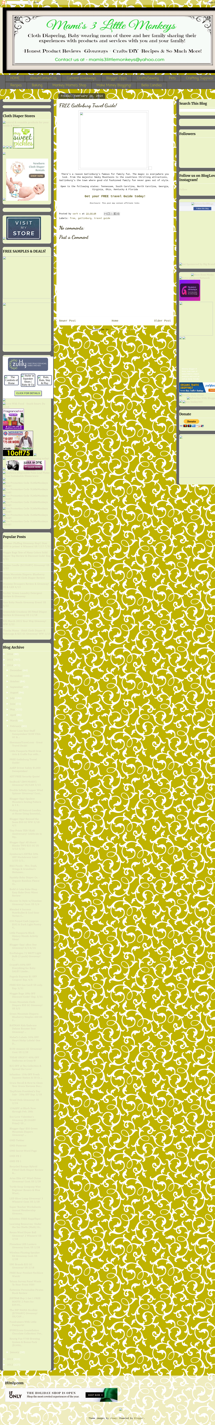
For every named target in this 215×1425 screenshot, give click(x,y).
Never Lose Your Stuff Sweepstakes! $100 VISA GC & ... (25, 734)
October (15, 681)
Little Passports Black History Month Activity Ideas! (24, 936)
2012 (10, 1364)
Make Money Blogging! (114, 85)
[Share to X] (112, 213)
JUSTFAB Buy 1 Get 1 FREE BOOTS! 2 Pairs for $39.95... (25, 1301)
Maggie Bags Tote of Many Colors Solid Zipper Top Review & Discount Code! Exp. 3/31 (27, 555)
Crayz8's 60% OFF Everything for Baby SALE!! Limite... (22, 968)
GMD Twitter (17, 1140)
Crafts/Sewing (148, 78)
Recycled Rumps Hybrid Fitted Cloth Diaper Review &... (26, 1169)
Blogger (139, 1418)
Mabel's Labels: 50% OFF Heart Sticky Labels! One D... (25, 1040)
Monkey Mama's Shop (69, 85)
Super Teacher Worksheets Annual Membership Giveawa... (25, 1210)
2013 (10, 1359)
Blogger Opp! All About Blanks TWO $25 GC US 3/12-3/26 (24, 845)
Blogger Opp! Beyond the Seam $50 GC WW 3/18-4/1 (25, 822)
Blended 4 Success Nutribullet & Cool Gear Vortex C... (24, 912)
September (16, 687)
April (13, 715)
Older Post (162, 320)
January (15, 1352)
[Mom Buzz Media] (202, 275)
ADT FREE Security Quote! (25, 776)
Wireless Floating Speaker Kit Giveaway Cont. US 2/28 (25, 1256)
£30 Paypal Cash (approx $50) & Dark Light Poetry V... (25, 924)
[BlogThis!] (108, 213)
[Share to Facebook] (115, 213)
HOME (15, 78)
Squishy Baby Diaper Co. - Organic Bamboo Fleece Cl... (24, 880)
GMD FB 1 (15, 1161)
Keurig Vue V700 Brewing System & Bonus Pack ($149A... (25, 1342)
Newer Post (67, 320)
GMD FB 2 (15, 1156)
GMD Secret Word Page (23, 1151)
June (13, 704)
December (16, 670)
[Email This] (105, 213)
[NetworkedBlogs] (202, 204)
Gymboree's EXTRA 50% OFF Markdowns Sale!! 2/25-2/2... (24, 857)
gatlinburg (84, 218)
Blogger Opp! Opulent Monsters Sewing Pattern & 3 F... (25, 802)
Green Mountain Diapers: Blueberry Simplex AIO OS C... (26, 1017)
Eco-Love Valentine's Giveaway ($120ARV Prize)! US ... (23, 1120)
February (16, 726)
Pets (172, 78)
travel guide (102, 218)
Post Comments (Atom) (124, 329)
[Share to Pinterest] (118, 213)
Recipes (16, 85)
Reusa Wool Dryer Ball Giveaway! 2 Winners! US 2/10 (25, 1235)
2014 (10, 665)
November (16, 676)
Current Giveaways (81, 78)
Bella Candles (151, 85)
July (12, 698)
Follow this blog (202, 208)
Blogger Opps (116, 78)
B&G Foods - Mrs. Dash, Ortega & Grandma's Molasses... (23, 869)
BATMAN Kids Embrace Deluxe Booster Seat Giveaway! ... (23, 1028)
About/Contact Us (43, 78)
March (14, 720)
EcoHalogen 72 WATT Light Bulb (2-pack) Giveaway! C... (25, 956)
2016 (10, 654)
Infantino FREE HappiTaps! (25, 1219)
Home (115, 320)
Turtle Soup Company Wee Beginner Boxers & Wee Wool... (25, 1190)
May (13, 709)
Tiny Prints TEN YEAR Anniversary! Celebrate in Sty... (26, 833)
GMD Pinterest (18, 1145)
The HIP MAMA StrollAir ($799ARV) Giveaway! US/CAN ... (24, 1313)
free (72, 218)
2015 (10, 659)
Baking (37, 85)
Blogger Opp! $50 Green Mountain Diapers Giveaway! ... (24, 1131)
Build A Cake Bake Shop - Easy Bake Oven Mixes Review (24, 892)
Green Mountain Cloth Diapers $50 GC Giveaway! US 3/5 (26, 1005)
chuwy (113, 1418)
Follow (183, 189)
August (14, 692)
